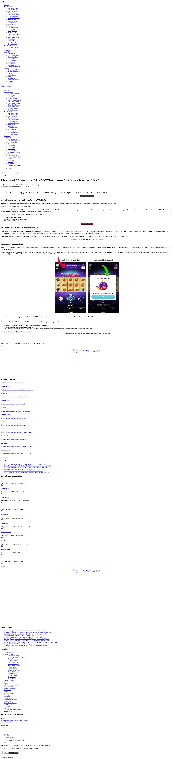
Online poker (11, 62)
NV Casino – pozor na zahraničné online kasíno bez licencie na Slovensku (25, 464)
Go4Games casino (13, 36)
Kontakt (6, 742)
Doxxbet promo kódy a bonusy (30, 185)
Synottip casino (12, 42)
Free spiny (7, 50)
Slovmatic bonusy (13, 673)
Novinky (6, 68)
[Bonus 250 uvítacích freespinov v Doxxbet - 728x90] (16, 206)
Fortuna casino (12, 32)
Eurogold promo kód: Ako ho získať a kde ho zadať (19, 469)
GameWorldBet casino (14, 34)
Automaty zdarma (13, 47)
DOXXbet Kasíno (11, 343)
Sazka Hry (11, 40)
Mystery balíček (22, 343)
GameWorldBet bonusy (14, 14)
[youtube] (7, 731)
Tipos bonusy (12, 677)
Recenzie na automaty (14, 49)
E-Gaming (7, 682)
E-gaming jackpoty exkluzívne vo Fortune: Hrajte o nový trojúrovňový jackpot (26, 472)
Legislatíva (11, 83)
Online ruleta (11, 63)
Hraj (2, 485)
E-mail (3, 718)
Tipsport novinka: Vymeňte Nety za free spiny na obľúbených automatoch (25, 645)
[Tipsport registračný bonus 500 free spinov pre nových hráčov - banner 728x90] (87, 333)
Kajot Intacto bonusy (14, 18)
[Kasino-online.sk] (6, 86)
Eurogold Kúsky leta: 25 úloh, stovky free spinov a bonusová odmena (24, 644)
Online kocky (12, 60)
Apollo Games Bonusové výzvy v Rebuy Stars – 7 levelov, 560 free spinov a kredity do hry (30, 642)
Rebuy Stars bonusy (13, 19)
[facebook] (12, 731)
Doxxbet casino (12, 29)
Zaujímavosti (11, 78)
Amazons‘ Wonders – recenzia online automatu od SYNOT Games (23, 471)
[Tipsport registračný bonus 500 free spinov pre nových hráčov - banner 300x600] (87, 572)
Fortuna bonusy (12, 13)
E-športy (10, 81)
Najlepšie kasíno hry (10, 693)
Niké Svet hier (12, 667)
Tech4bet (7, 706)
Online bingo (11, 58)
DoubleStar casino (13, 27)
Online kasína (8, 26)
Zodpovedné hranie (9, 737)
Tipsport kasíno (12, 44)
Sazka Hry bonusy (13, 21)
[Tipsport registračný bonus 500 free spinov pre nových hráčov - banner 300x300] (87, 352)
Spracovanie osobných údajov (13, 739)
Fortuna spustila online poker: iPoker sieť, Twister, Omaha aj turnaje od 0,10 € (26, 640)
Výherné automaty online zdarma (13, 709)
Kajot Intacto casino (13, 37)
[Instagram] (18, 731)
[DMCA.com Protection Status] (10, 754)
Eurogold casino (12, 31)
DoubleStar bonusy (13, 8)
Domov (6, 734)
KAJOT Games (8, 686)
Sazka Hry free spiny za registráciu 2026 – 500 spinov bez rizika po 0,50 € (25, 467)
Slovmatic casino (5, 457)
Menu (2, 1)
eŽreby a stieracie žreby (15, 71)
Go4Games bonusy (13, 16)
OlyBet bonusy (12, 668)
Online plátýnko (12, 65)
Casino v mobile (12, 70)
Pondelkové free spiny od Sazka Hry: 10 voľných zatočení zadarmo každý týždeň (27, 466)
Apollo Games (8, 652)
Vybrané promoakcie (10, 708)
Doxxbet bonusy (12, 9)
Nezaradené (7, 696)
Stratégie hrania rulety (14, 66)
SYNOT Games (9, 704)
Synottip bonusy (12, 23)
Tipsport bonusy (12, 24)
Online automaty (9, 45)
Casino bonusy (8, 6)
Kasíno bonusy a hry (14, 79)
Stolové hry (7, 52)
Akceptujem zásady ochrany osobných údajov (16, 720)
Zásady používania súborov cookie (14, 740)
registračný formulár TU (16, 327)
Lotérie (10, 73)
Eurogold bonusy (13, 11)
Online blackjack (13, 57)
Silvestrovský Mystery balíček (37, 343)
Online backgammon (14, 55)
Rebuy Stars (11, 39)
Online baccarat (12, 53)
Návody (10, 76)
